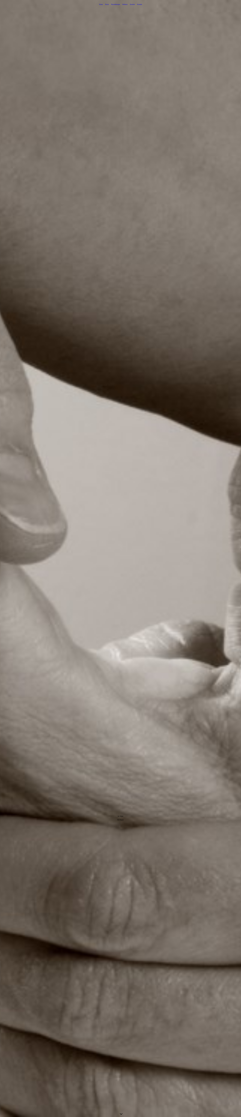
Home (101, 4)
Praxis (107, 4)
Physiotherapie (115, 4)
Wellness (125, 4)
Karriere (132, 4)
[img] (120, 558)
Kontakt (139, 4)
